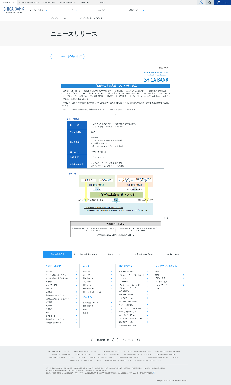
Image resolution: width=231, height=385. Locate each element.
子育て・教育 (160, 278)
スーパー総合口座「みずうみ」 (57, 278)
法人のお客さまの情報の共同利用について (137, 351)
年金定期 (49, 289)
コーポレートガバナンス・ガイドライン (86, 351)
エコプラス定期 (52, 285)
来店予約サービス (126, 322)
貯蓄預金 (49, 282)
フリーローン (88, 282)
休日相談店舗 (124, 291)
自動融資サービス (90, 289)
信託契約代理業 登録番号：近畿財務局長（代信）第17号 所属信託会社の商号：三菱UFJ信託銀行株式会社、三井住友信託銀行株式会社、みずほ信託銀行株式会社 (99, 373)
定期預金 (49, 292)
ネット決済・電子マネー (128, 315)
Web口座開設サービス (54, 323)
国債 (47, 312)
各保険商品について (90, 303)
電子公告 (175, 357)
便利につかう (125, 266)
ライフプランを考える (166, 266)
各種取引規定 (88, 360)
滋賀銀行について (49, 2)
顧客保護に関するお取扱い (83, 354)
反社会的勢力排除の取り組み (166, 354)
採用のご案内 (85, 2)
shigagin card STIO (126, 271)
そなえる (87, 297)
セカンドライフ (161, 285)
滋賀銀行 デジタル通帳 (128, 301)
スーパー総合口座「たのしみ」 (57, 275)
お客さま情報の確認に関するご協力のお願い (138, 354)
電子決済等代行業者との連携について (131, 357)
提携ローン (87, 285)
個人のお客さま (8, 2)
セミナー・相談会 (126, 295)
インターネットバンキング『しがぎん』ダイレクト (129, 286)
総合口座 (49, 271)
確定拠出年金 (88, 306)
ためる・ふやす (53, 266)
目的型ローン (88, 278)
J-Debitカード (124, 282)
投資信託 (49, 309)
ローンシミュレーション (92, 292)
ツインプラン (51, 316)
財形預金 (49, 302)
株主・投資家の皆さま (67, 2)
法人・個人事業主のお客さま (29, 2)
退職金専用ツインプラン (55, 319)
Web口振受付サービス (127, 312)
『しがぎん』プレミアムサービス (131, 319)
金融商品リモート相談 (127, 325)
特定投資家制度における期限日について (118, 360)
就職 (157, 271)
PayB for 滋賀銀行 (126, 305)
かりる (86, 266)
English (102, 2)
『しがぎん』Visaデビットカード (131, 275)
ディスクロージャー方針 (77, 357)
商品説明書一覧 (75, 360)
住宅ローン (87, 271)
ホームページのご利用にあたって (58, 351)
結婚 (157, 275)
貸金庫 (85, 313)
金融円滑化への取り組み (57, 357)
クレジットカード (126, 278)
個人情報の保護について (111, 351)
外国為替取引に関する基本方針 (158, 357)
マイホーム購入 (161, 282)
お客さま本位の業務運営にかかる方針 (167, 351)
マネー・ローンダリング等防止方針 (107, 354)
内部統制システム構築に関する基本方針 (102, 357)
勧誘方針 (55, 354)
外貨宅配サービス (126, 298)
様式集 (99, 360)
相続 (85, 309)
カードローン (88, 275)
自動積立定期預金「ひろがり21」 (58, 299)
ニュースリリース (69, 18)
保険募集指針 (66, 354)
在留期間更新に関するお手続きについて (148, 360)
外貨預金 (49, 306)
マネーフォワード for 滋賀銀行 (130, 308)
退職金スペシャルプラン (55, 295)
